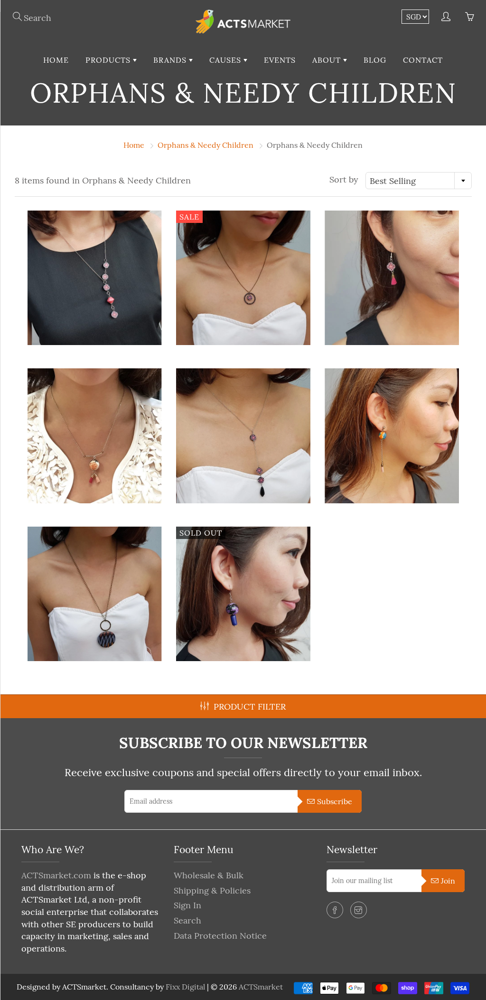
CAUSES (226, 60)
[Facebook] (335, 910)
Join (448, 880)
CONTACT (423, 60)
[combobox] (418, 180)
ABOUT (327, 60)
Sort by (343, 179)
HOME (56, 60)
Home (133, 145)
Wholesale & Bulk (208, 875)
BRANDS (171, 60)
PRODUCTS (109, 60)
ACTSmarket (261, 986)
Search (187, 920)
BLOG (375, 60)
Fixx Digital (185, 986)
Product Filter (250, 706)
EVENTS (280, 60)
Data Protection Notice (220, 935)
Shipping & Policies (212, 890)
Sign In (187, 905)
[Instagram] (358, 910)
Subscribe (334, 801)
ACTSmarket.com (56, 875)
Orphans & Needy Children (205, 145)
